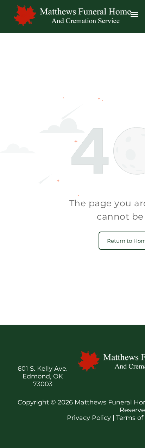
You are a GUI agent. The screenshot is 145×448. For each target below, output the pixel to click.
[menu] (134, 14)
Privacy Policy (89, 418)
